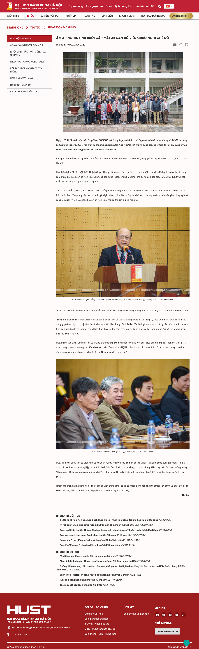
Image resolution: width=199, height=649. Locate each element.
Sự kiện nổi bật (50, 16)
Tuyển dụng (76, 6)
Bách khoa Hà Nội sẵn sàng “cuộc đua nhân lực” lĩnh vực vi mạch (94, 575)
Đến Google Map (165, 631)
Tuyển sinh (71, 16)
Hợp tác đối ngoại (153, 16)
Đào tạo (90, 16)
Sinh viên (107, 16)
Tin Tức (29, 16)
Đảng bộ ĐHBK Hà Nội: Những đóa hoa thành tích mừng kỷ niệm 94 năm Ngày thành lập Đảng (109, 530)
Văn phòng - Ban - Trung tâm (100, 633)
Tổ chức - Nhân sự (20, 85)
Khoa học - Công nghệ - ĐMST (27, 62)
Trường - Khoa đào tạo (97, 623)
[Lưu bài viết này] (187, 44)
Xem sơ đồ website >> (179, 646)
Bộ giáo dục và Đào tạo (136, 613)
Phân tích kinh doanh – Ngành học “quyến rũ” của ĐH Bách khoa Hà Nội (98, 561)
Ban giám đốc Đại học (96, 618)
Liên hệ (139, 6)
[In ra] (181, 44)
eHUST (150, 6)
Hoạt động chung (20, 39)
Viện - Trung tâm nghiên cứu (100, 628)
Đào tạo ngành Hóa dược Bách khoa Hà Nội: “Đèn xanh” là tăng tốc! (96, 535)
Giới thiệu (13, 16)
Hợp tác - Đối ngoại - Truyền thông (26, 70)
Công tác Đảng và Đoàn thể (26, 45)
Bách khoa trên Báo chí (23, 92)
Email (109, 6)
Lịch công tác (123, 6)
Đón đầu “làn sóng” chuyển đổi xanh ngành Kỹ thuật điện (90, 545)
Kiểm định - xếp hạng (21, 78)
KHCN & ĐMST (127, 16)
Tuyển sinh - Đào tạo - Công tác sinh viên (28, 53)
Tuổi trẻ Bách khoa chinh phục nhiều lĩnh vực (84, 580)
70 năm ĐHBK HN (181, 16)
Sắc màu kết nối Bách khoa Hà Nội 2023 (81, 585)
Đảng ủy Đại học (94, 613)
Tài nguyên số (94, 6)
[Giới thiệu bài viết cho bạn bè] (175, 44)
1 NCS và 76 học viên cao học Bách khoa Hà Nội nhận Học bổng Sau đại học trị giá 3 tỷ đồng (109, 520)
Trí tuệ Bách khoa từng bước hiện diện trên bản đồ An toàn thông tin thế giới (99, 525)
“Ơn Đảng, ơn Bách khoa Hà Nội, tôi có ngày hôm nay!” (89, 556)
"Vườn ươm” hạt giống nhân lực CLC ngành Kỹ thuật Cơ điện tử (93, 540)
